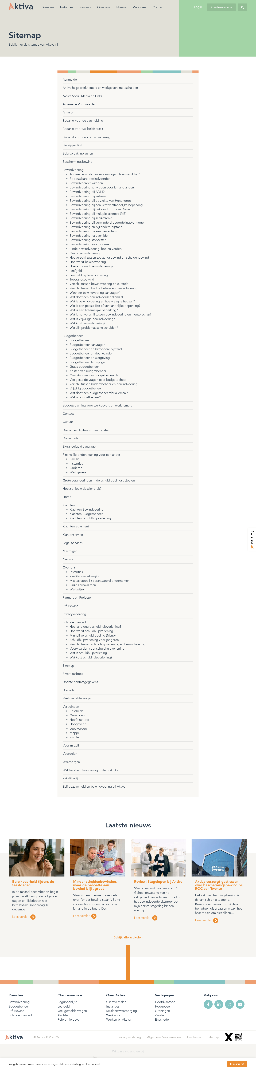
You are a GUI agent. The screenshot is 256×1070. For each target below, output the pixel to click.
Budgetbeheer (73, 336)
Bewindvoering (73, 170)
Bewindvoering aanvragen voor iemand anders (102, 187)
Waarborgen (71, 762)
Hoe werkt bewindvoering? (88, 262)
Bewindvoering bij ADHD (87, 192)
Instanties (66, 7)
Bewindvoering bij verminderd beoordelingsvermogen (107, 222)
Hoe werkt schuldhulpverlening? (92, 631)
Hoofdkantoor (79, 720)
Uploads (68, 690)
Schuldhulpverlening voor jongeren (94, 640)
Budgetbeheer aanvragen (87, 345)
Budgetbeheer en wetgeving (90, 358)
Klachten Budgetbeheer (86, 514)
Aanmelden (71, 79)
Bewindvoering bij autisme (88, 196)
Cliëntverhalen (116, 1002)
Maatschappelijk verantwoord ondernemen (100, 581)
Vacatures (139, 7)
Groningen (77, 715)
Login (198, 7)
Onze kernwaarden (83, 585)
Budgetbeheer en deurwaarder (91, 353)
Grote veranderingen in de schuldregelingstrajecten (99, 480)
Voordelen (70, 754)
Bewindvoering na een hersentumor (94, 231)
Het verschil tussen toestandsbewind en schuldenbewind (109, 257)
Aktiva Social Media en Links (82, 96)
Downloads (70, 438)
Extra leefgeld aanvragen (80, 446)
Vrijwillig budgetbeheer (86, 388)
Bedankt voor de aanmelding (83, 121)
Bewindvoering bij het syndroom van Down (100, 209)
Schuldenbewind (74, 622)
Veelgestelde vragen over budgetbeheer (98, 380)
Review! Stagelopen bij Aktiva (158, 881)
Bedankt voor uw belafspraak (83, 129)
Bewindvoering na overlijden (89, 236)
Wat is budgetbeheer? (85, 397)
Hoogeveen (78, 724)
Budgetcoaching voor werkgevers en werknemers (97, 405)
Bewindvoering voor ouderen (90, 244)
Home (67, 497)
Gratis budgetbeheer (84, 367)
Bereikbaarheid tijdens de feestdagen (33, 883)
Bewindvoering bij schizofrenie (91, 218)
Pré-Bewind (71, 606)
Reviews (85, 7)
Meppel (75, 733)
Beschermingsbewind (77, 162)
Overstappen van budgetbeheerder (94, 375)
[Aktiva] (21, 6)
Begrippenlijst (72, 145)
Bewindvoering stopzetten (88, 240)
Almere (68, 112)
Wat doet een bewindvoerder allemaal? (97, 297)
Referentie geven (69, 1019)
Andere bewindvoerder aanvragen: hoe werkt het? (105, 174)
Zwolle (74, 737)
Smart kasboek (73, 674)
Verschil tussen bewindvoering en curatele (99, 284)
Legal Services (73, 543)
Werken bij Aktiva (118, 1019)
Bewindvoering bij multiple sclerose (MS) (98, 214)
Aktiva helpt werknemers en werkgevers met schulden (100, 88)
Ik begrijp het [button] (237, 1063)
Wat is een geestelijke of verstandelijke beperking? (105, 306)
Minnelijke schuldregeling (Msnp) (93, 635)
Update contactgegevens (80, 682)
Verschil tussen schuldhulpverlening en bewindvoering (107, 644)
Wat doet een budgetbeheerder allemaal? (99, 393)
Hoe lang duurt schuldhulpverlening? (95, 627)
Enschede (76, 711)
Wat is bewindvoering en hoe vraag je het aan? (102, 301)
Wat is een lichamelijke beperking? (94, 310)
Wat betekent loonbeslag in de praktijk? (90, 770)
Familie (74, 459)
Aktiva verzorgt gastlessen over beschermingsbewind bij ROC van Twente (219, 885)
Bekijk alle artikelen (128, 937)
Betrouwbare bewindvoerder (90, 179)
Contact (158, 7)
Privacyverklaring (74, 614)
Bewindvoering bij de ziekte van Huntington (100, 201)
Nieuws (121, 7)
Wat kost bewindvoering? (87, 323)
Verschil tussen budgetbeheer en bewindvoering (103, 288)
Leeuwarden (78, 729)
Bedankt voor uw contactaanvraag (86, 137)
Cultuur (68, 422)
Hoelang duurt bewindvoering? (91, 266)
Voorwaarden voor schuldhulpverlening (97, 648)
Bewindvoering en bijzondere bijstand (96, 227)
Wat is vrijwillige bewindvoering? (92, 319)
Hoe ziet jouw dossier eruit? (82, 489)
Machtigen (70, 551)
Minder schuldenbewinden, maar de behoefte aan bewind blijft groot (95, 885)
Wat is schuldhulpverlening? (89, 653)
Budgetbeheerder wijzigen (88, 362)
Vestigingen (71, 707)
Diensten (47, 7)
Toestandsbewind (82, 279)
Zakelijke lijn (71, 778)
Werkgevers (78, 472)
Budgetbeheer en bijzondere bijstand (96, 349)
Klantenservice (221, 7)
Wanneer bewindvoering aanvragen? (95, 293)
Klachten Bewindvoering (86, 509)
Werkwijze (77, 589)
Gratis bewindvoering (85, 253)
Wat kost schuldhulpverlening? (91, 657)
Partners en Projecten (77, 597)
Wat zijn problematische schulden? (94, 328)
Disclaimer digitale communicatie (85, 430)
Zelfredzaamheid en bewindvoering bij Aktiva (94, 786)
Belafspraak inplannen (78, 153)
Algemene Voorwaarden (79, 104)
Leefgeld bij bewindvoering (89, 275)
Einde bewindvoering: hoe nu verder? (96, 249)
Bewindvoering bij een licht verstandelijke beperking (106, 205)
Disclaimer (194, 1037)
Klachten (69, 505)
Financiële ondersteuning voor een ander (91, 455)
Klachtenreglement (76, 526)
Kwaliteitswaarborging (85, 576)
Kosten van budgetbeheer (88, 371)
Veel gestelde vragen (77, 698)
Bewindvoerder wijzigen (86, 183)
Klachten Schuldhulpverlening (90, 518)
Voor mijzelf (71, 745)
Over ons (103, 7)
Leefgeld (76, 271)
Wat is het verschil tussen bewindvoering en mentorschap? (111, 314)
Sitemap (68, 666)
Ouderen (76, 468)
